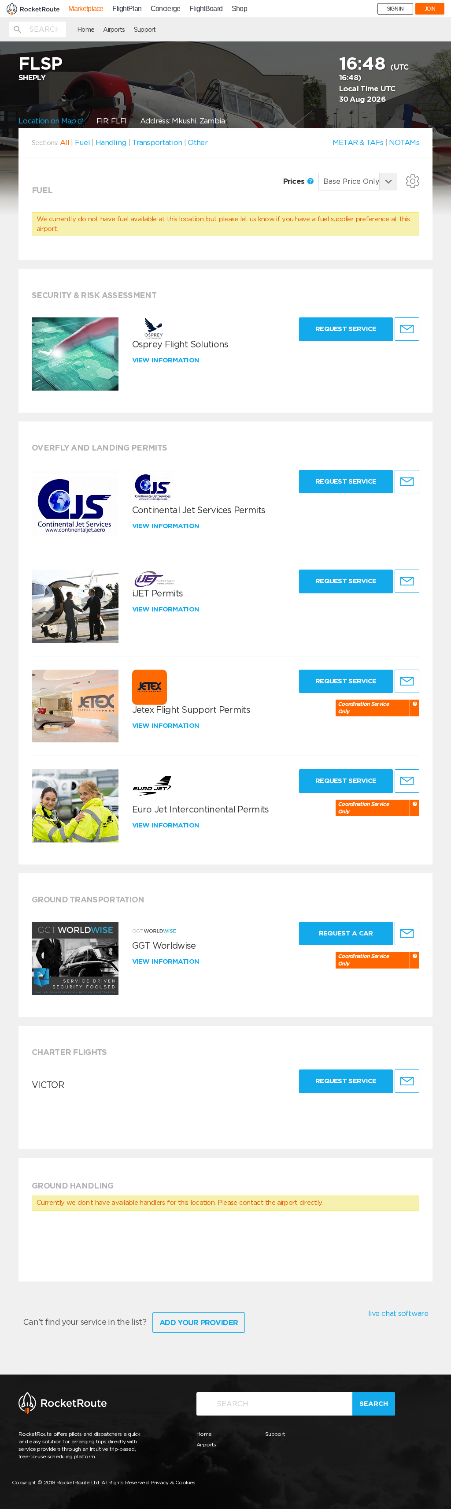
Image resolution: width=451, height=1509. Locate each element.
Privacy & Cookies (173, 1482)
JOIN (430, 9)
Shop (239, 8)
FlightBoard (205, 8)
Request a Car (346, 933)
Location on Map (48, 120)
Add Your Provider (198, 1322)
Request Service (346, 329)
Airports (114, 29)
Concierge (166, 8)
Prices (295, 181)
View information (166, 360)
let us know (257, 219)
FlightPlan (126, 8)
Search (373, 1404)
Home (85, 29)
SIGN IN (395, 9)
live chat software (398, 1313)
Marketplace (85, 8)
